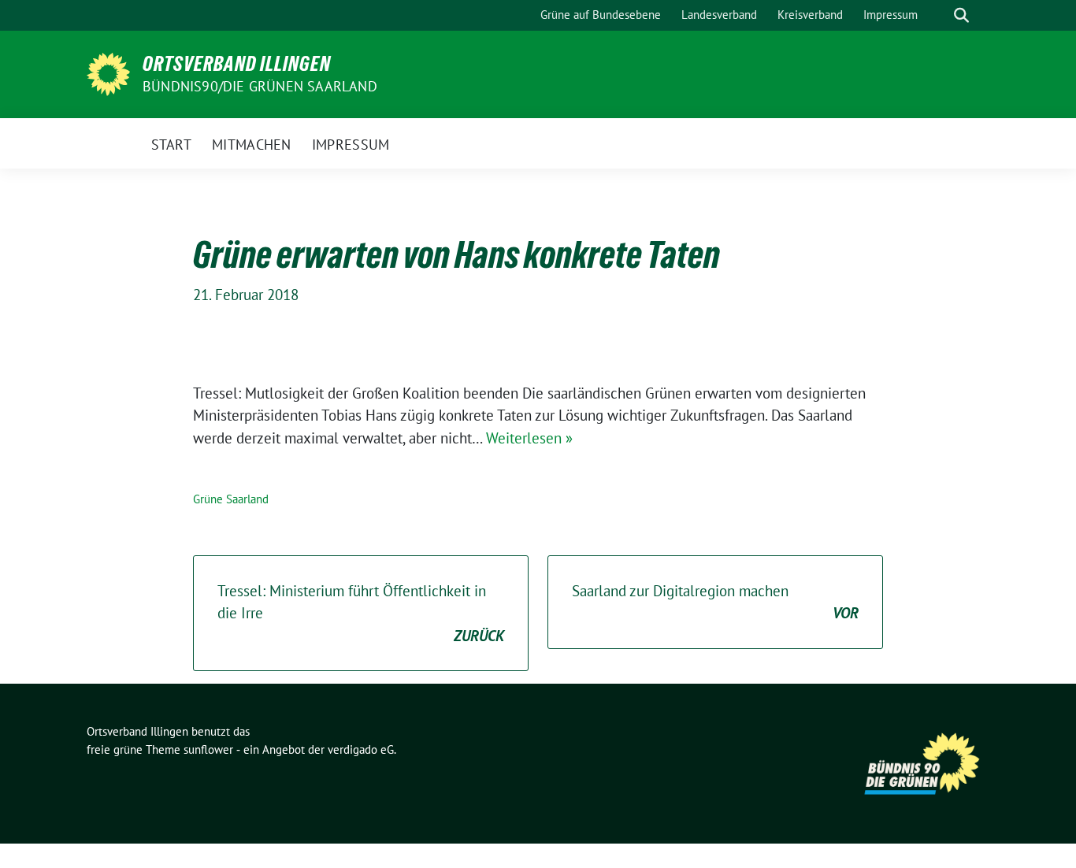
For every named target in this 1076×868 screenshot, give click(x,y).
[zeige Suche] (961, 15)
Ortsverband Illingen (237, 64)
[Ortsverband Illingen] (108, 72)
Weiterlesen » (529, 437)
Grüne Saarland (231, 498)
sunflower (208, 749)
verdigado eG (361, 749)
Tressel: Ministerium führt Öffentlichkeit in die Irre (360, 613)
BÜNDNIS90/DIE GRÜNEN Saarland (260, 86)
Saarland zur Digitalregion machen (715, 602)
